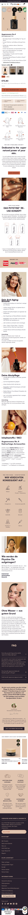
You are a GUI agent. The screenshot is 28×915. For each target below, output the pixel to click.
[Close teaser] (15, 910)
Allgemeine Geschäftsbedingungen (10, 888)
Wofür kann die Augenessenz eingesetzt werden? (12, 677)
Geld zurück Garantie (7, 843)
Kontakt (3, 867)
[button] (19, 4)
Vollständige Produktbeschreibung (11, 62)
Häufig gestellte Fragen (7, 864)
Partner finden (5, 872)
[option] (14, 1)
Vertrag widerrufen (8, 896)
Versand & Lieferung (7, 881)
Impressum (4, 885)
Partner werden (5, 869)
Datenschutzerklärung (7, 890)
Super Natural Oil (6, 850)
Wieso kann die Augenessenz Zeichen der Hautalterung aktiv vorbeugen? (10, 672)
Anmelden (10, 106)
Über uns (4, 846)
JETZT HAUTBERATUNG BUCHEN (14, 728)
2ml (8, 76)
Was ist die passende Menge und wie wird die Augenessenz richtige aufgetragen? (11, 654)
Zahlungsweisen (6, 883)
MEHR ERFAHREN (14, 172)
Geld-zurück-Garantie (9, 108)
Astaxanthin (6, 318)
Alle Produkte (5, 841)
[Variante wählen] (11, 65)
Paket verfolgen (5, 862)
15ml (3, 76)
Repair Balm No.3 (6, 759)
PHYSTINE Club (6, 848)
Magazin (4, 853)
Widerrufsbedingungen (7, 893)
